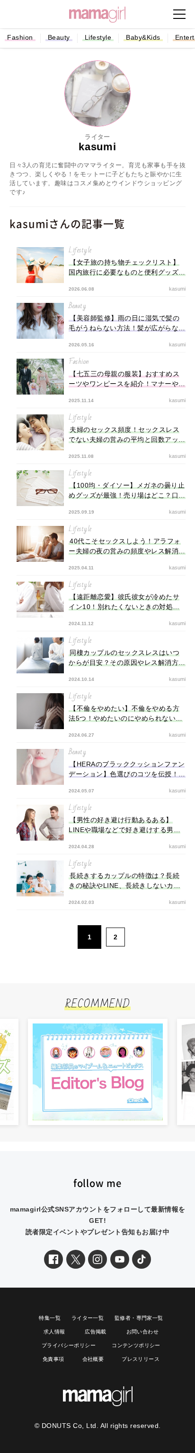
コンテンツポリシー (136, 1345)
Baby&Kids (143, 37)
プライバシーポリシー (69, 1345)
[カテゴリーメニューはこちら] (179, 14)
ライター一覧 (87, 1318)
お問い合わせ (142, 1331)
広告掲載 (95, 1331)
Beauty (59, 37)
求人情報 (54, 1331)
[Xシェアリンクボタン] (75, 1259)
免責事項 (53, 1359)
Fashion (20, 37)
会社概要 (93, 1359)
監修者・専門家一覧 (139, 1318)
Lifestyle (98, 37)
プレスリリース (141, 1359)
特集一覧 (50, 1318)
